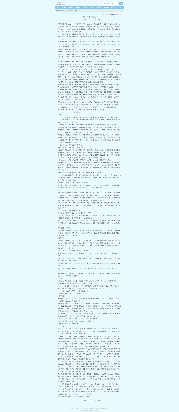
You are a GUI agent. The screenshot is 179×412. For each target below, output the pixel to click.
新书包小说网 (59, 10)
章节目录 (86, 19)
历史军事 (85, 7)
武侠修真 (71, 7)
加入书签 (97, 19)
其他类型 (113, 7)
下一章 (92, 19)
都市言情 (78, 7)
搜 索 (121, 3)
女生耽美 (106, 7)
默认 (107, 14)
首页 (58, 7)
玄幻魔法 (64, 7)
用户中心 (120, 7)
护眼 (109, 14)
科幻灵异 (92, 7)
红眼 (68, 10)
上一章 (81, 19)
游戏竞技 (99, 7)
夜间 (112, 14)
